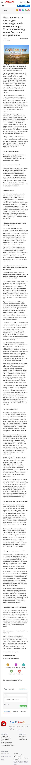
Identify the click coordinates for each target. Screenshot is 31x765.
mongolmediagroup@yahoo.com (21, 758)
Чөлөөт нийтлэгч (23, 739)
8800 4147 (16, 756)
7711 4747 (16, 753)
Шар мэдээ (24, 38)
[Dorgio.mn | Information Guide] (4, 723)
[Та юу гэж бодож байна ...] (15, 700)
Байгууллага (22, 736)
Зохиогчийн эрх (5, 739)
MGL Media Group (13, 729)
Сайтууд (21, 738)
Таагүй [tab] (24, 711)
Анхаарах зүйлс (23, 689)
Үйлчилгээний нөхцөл (6, 742)
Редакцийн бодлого (6, 738)
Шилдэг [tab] (16, 711)
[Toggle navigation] (3, 5)
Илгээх (23, 706)
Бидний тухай (4, 736)
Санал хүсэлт (4, 740)
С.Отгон (5, 38)
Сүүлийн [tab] (7, 711)
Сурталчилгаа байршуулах (7, 745)
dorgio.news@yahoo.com (19, 754)
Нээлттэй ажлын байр (6, 743)
